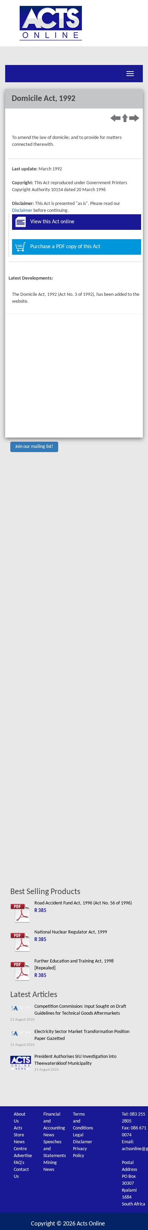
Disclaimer (22, 210)
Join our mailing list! (34, 446)
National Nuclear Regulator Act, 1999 (70, 932)
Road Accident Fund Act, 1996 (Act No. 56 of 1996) (83, 903)
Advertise (23, 1155)
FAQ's (19, 1162)
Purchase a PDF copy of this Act (65, 247)
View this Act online (52, 222)
